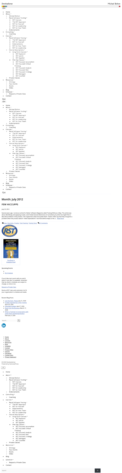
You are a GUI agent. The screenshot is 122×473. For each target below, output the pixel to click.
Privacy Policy (9, 350)
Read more (60, 218)
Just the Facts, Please (11, 301)
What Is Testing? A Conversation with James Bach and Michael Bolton (16, 313)
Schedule (8, 346)
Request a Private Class (17, 94)
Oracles (16, 223)
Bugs (5, 223)
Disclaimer (8, 353)
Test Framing (24, 223)
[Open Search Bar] (4, 99)
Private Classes (14, 78)
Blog (7, 90)
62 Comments (43, 223)
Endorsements (14, 30)
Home (8, 12)
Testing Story (33, 223)
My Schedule (9, 273)
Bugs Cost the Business (12, 308)
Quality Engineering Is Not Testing (16, 303)
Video (11, 88)
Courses (7, 341)
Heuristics (10, 223)
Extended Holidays (10, 306)
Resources (8, 342)
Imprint (7, 352)
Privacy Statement (10, 357)
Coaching (12, 34)
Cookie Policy (9, 355)
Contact (8, 96)
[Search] (18, 320)
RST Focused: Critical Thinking (22, 65)
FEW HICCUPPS (10, 204)
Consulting (10, 394)
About (7, 339)
